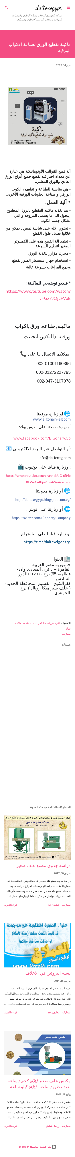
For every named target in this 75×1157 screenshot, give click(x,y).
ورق (68, 628)
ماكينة (18, 623)
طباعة (26, 623)
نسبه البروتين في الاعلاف (48, 973)
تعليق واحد (53, 1012)
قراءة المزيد (10, 904)
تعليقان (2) (53, 904)
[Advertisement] (37, 768)
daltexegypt (48, 8)
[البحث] (6, 6)
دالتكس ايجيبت (38, 623)
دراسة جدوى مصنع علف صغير (43, 865)
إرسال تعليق (52, 1125)
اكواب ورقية (53, 623)
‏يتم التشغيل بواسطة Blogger (35, 1146)
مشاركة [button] (66, 633)
